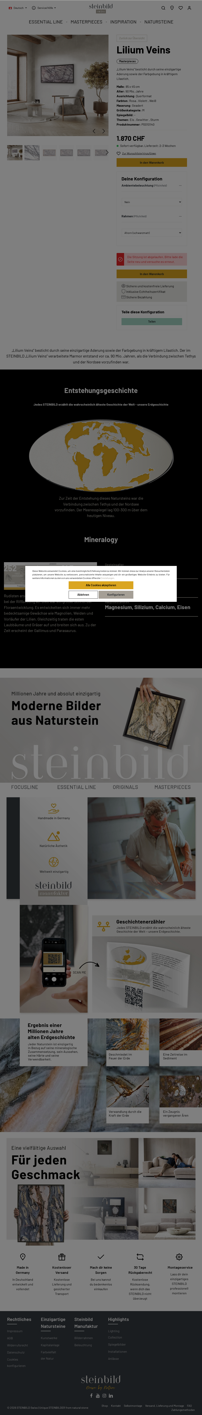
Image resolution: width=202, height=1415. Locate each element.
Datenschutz (15, 1352)
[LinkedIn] (111, 1396)
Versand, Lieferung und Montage (164, 1405)
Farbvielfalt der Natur (48, 1355)
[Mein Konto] (189, 8)
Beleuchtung (83, 1345)
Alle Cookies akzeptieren (101, 585)
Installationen (117, 1351)
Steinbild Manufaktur (86, 1322)
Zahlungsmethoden (183, 1409)
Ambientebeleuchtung (137, 185)
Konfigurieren (116, 594)
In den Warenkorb (152, 162)
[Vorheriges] (94, 131)
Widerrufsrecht (17, 1345)
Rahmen (127, 216)
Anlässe (113, 1358)
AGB (10, 1338)
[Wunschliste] (181, 8)
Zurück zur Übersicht (132, 38)
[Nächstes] (104, 131)
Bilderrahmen (83, 1338)
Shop (105, 1405)
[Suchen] (163, 8)
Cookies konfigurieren (16, 1362)
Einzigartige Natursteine (53, 1322)
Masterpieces (127, 61)
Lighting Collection (115, 1334)
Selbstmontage (133, 1405)
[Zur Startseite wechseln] (101, 8)
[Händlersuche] (172, 8)
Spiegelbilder (117, 1344)
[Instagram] (104, 1396)
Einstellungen (107, 578)
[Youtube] (98, 1396)
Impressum (14, 1331)
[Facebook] (91, 1396)
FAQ (189, 1405)
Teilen (152, 321)
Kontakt (116, 1405)
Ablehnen (83, 594)
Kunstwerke (49, 1338)
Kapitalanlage (50, 1345)
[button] (152, 186)
